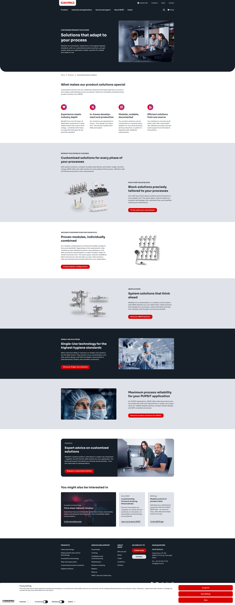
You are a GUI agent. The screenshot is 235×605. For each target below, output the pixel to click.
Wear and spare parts (69, 562)
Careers (120, 565)
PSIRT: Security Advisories (101, 575)
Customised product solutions (72, 565)
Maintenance (96, 562)
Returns (94, 572)
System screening (98, 565)
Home (63, 75)
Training (94, 553)
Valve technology (67, 549)
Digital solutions (67, 569)
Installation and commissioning (97, 557)
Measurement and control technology (70, 554)
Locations (121, 562)
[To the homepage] (67, 3)
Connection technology (70, 558)
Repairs (94, 569)
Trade (119, 558)
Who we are (121, 552)
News (119, 555)
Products (71, 75)
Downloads (95, 549)
